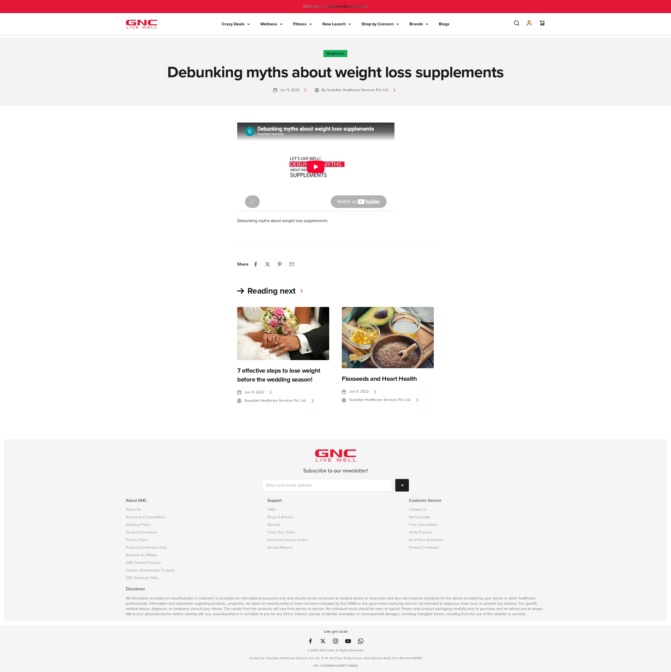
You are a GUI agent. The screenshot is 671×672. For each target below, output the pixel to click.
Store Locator (420, 517)
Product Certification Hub (146, 547)
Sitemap (273, 524)
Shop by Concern (377, 24)
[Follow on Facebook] (310, 641)
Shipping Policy (138, 524)
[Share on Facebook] (255, 264)
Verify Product (420, 532)
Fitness (300, 24)
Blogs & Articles (280, 517)
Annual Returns (280, 547)
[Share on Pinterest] (279, 264)
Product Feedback (424, 547)
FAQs (271, 509)
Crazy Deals (233, 24)
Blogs (444, 24)
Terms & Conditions (141, 532)
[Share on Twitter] (267, 264)
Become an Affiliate (141, 555)
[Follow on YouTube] (348, 641)
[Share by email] (291, 264)
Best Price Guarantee (426, 540)
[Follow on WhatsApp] (361, 641)
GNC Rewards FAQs (142, 578)
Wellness (268, 24)
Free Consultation (423, 524)
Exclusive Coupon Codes (287, 540)
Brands (416, 24)
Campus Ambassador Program (150, 570)
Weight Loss (335, 53)
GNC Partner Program (143, 562)
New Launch (334, 24)
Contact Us (418, 509)
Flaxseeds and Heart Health (379, 378)
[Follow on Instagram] (335, 641)
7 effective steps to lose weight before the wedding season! (278, 375)
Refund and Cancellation (145, 517)
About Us (133, 509)
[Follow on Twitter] (323, 641)
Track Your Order (281, 532)
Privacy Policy (137, 540)
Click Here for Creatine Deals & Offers (335, 6)
